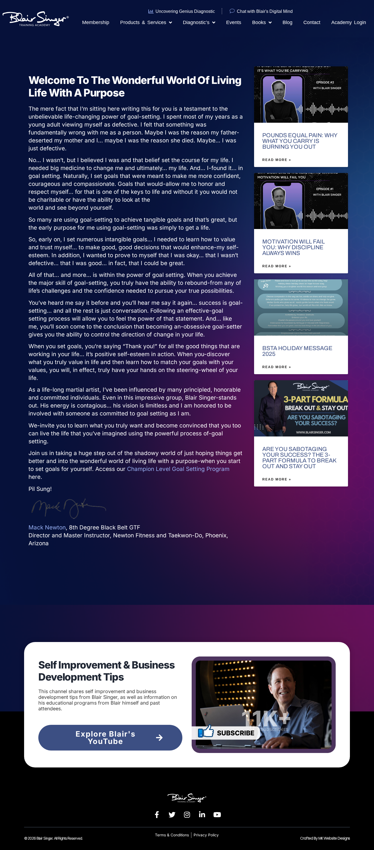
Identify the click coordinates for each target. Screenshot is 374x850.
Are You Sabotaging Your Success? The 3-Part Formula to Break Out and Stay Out (299, 457)
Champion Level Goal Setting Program (178, 468)
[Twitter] (172, 815)
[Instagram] (187, 815)
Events (233, 22)
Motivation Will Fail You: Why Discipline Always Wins (293, 247)
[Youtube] (217, 815)
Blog (287, 22)
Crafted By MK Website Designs (325, 838)
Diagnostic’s (196, 22)
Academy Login (348, 22)
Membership (95, 22)
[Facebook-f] (157, 815)
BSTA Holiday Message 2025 (297, 351)
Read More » (276, 160)
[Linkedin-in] (202, 815)
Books (259, 22)
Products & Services (143, 22)
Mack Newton (47, 527)
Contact (311, 22)
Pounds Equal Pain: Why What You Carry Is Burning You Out (299, 141)
